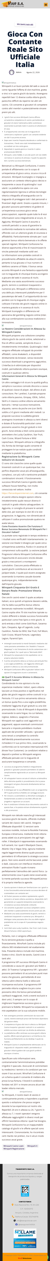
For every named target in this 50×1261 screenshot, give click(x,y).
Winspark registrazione (13, 1148)
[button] (46, 5)
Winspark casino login (13, 1146)
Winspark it (32, 1146)
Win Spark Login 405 (25, 24)
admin (18, 72)
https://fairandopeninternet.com (18, 493)
